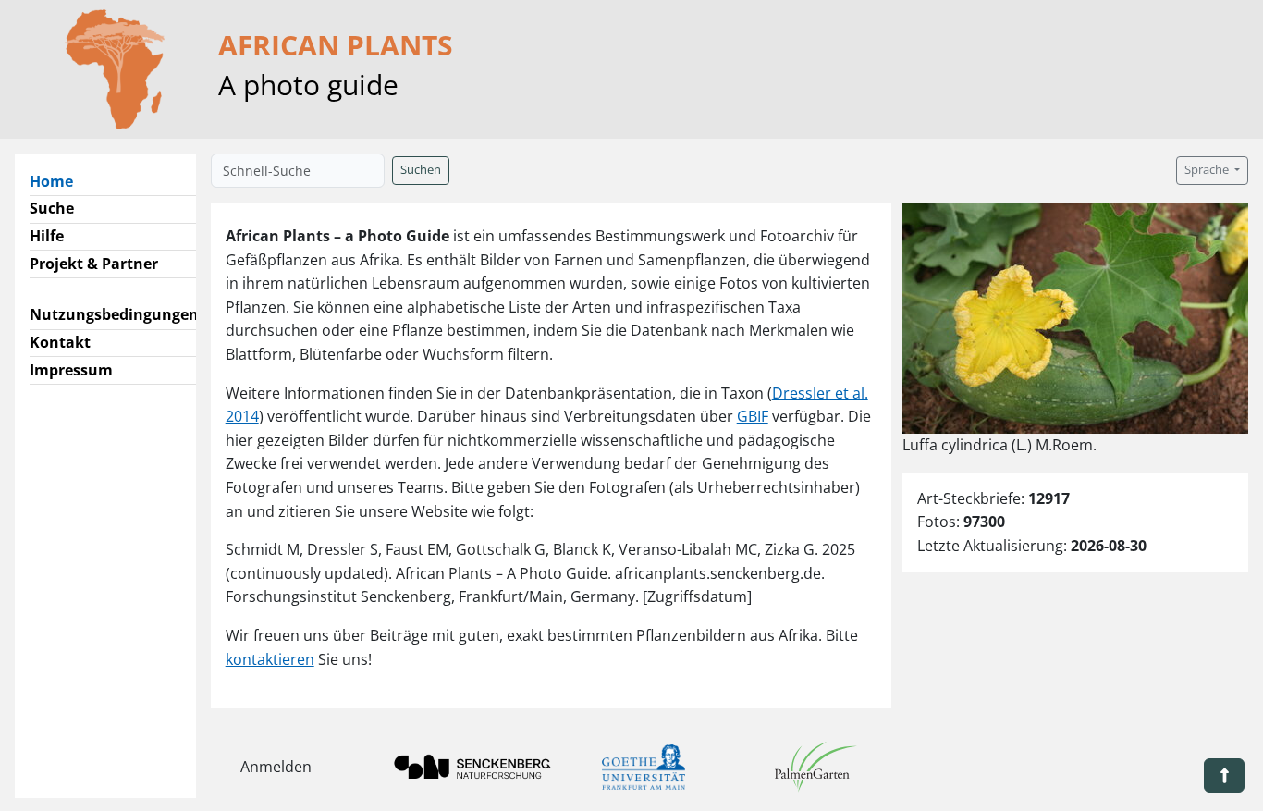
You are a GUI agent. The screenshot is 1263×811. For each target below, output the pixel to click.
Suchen (420, 170)
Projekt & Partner (94, 263)
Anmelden (276, 766)
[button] (1224, 775)
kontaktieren (270, 659)
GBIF (752, 416)
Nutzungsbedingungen (114, 314)
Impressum (71, 370)
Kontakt (60, 342)
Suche (52, 208)
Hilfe (47, 236)
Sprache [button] (1208, 170)
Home (59, 180)
